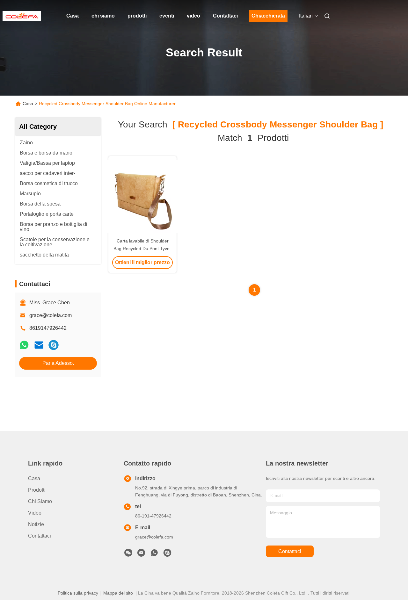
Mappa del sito (118, 593)
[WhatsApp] (24, 345)
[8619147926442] (154, 554)
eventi (166, 15)
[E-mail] (39, 345)
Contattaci (225, 15)
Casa (72, 15)
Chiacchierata (268, 15)
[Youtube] (141, 554)
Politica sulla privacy (78, 593)
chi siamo (103, 15)
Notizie (36, 524)
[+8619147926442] (53, 345)
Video (34, 513)
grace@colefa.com (50, 315)
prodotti (137, 15)
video (193, 15)
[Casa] (22, 15)
